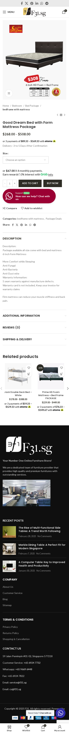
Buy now (52, 183)
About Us (8, 586)
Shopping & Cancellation (16, 639)
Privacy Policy (10, 626)
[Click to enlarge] (8, 93)
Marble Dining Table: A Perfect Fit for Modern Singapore (42, 546)
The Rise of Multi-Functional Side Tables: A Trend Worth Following (39, 529)
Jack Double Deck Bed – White (18, 394)
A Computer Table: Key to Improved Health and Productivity (42, 563)
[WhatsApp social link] (41, 3)
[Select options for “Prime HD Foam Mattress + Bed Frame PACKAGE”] (61, 374)
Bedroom (17, 105)
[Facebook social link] (22, 3)
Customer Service (12, 592)
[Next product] (64, 115)
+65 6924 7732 (32, 662)
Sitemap (7, 605)
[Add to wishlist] (29, 368)
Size (5, 153)
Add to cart (30, 183)
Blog (5, 599)
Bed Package (32, 105)
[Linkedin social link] (36, 3)
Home (6, 105)
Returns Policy (11, 633)
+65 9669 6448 (23, 669)
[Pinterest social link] (31, 3)
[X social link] (26, 3)
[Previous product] (57, 115)
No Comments (45, 536)
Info (50, 174)
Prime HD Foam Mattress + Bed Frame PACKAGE (51, 395)
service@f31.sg (18, 682)
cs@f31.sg (15, 689)
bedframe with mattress (16, 109)
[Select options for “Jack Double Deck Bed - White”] (29, 374)
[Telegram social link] (46, 3)
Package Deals (54, 218)
